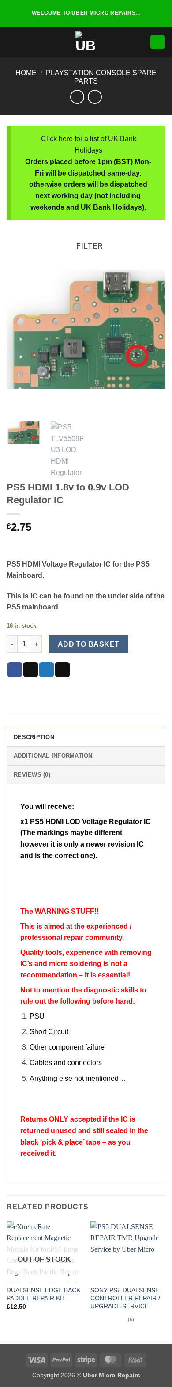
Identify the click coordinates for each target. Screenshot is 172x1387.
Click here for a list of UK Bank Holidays (88, 144)
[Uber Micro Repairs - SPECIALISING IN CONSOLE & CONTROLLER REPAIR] (86, 42)
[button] (12, 42)
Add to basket (89, 644)
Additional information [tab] (53, 755)
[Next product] (77, 96)
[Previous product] (94, 96)
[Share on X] (30, 669)
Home (26, 73)
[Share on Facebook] (14, 669)
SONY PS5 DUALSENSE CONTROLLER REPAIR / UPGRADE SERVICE (125, 1298)
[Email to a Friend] (62, 669)
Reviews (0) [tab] (32, 774)
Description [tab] (34, 737)
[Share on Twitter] (46, 669)
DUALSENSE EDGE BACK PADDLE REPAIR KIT (43, 1294)
